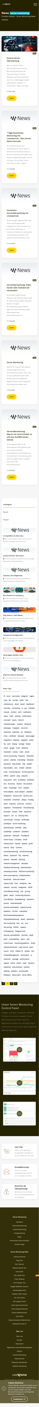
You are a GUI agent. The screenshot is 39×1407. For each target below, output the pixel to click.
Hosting (31, 800)
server (27, 752)
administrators (26, 867)
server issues (8, 839)
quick (6, 804)
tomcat (6, 903)
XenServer (27, 812)
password (7, 764)
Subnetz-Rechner (19, 1257)
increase (19, 847)
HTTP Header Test (19, 1283)
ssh (12, 816)
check (11, 716)
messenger (13, 788)
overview (7, 708)
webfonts (24, 748)
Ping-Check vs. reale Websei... (13, 615)
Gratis (33, 943)
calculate (14, 859)
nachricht (7, 959)
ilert (32, 951)
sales (25, 828)
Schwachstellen (24, 875)
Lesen (11, 98)
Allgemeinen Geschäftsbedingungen (19, 1347)
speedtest (25, 831)
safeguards (22, 887)
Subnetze (30, 760)
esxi (26, 923)
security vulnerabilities (12, 935)
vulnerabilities (14, 939)
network (7, 887)
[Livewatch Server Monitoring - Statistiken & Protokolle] (19, 1083)
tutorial (6, 847)
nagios (31, 696)
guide (31, 843)
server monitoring (19, 823)
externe (6, 859)
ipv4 (14, 780)
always (24, 800)
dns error (24, 728)
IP (4, 696)
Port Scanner (19, 1264)
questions (13, 855)
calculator (24, 863)
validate (26, 788)
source (6, 951)
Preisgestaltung (19, 1233)
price (8, 696)
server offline (27, 975)
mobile (21, 768)
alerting (17, 716)
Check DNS (19, 1272)
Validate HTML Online (19, 1294)
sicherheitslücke (16, 903)
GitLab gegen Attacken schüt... (13, 655)
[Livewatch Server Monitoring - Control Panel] (19, 1050)
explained (7, 967)
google (12, 748)
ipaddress (30, 780)
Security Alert (23, 816)
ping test (24, 776)
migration (7, 808)
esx (22, 923)
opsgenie (24, 740)
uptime (12, 776)
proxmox (20, 804)
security (14, 887)
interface (31, 708)
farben (28, 744)
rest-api (15, 700)
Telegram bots (20, 931)
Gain (16, 883)
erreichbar (16, 800)
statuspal (21, 736)
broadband (25, 835)
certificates (25, 820)
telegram (24, 696)
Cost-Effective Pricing (11, 891)
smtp (5, 736)
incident (13, 712)
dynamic (31, 963)
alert (19, 712)
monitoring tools (28, 772)
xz (16, 816)
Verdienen (23, 883)
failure (6, 855)
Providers (7, 812)
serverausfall (23, 971)
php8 (31, 935)
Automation (25, 955)
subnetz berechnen (10, 947)
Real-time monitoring (26, 871)
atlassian (16, 740)
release (27, 951)
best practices (17, 967)
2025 (12, 951)
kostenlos (30, 899)
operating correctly (10, 871)
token (22, 700)
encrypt (17, 820)
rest (26, 700)
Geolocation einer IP (19, 1324)
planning (22, 859)
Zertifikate (7, 823)
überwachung (8, 828)
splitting (6, 971)
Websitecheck (19, 1359)
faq (20, 855)
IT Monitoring (8, 931)
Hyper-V (7, 816)
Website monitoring (19, 1366)
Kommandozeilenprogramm (14, 915)
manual (6, 712)
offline (6, 776)
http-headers (8, 768)
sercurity (24, 935)
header (29, 764)
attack (11, 895)
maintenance (8, 704)
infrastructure (8, 843)
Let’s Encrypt (8, 820)
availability (7, 831)
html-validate (8, 792)
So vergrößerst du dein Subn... (13, 536)
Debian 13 (19, 951)
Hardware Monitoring (11, 867)
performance (24, 959)
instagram (16, 728)
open (31, 947)
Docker (14, 812)
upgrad (6, 963)
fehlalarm (7, 975)
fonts (18, 748)
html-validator (20, 792)
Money (17, 843)
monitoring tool (14, 772)
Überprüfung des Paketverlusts (19, 1320)
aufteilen (14, 971)
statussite (15, 732)
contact (15, 752)
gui (26, 708)
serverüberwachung (11, 851)
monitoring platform (22, 943)
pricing (27, 891)
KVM (20, 812)
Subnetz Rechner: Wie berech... (14, 556)
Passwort (21, 756)
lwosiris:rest (17, 796)
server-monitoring (10, 756)
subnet (6, 760)
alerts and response (11, 875)
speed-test (30, 919)
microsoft (7, 720)
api (10, 700)
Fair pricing (8, 927)
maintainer (23, 911)
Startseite (19, 1222)
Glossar (19, 1351)
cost (21, 891)
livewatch (16, 835)
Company (18, 839)
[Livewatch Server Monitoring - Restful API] (19, 1114)
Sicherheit (30, 756)
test (29, 883)
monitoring (16, 708)
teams (14, 720)
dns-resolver (27, 784)
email (17, 704)
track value (16, 696)
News (19, 1237)
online (12, 963)
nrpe (5, 700)
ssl (22, 732)
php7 (5, 939)
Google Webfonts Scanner (19, 1286)
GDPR (30, 887)
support (23, 927)
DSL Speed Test (19, 1275)
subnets (26, 967)
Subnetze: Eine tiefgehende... (13, 576)
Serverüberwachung (19, 1226)
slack (5, 788)
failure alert (16, 975)
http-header (16, 764)
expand (24, 843)
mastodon (7, 752)
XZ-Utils (15, 911)
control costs (8, 943)
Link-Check (19, 1316)
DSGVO (16, 927)
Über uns (19, 1336)
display (14, 744)
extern (19, 963)
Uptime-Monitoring (19, 1229)
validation (27, 732)
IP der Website (19, 1279)
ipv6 (8, 744)
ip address (22, 780)
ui (22, 708)
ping (18, 776)
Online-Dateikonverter (19, 1313)
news (21, 752)
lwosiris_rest (27, 796)
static (25, 963)
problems (16, 831)
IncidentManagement (11, 955)
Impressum (19, 1344)
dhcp (12, 847)
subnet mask (8, 883)
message (15, 959)
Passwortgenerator (19, 1290)
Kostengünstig (20, 899)
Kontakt (19, 1340)
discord (21, 720)
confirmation (26, 716)
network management (12, 863)
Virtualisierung (28, 808)
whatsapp (7, 728)
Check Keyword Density (19, 1309)
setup (6, 716)
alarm (23, 939)
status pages (30, 736)
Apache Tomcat (25, 907)
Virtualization (17, 808)
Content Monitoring (19, 1355)
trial (28, 939)
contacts (20, 724)
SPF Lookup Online (19, 1301)
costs (5, 772)
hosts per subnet (19, 879)
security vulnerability (11, 907)
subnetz (13, 760)
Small (25, 839)
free (18, 923)
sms (16, 768)
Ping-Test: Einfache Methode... (13, 675)
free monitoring (9, 923)
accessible (7, 800)
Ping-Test (19, 1260)
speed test (7, 835)
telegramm (8, 796)
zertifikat (18, 828)
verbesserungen (9, 724)
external (25, 855)
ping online (8, 780)
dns (5, 784)
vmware (28, 804)
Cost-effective (8, 899)
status (31, 740)
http (23, 764)
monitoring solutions (22, 895)
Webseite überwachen (19, 1362)
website (28, 768)
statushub (7, 732)
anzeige (21, 744)
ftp (5, 744)
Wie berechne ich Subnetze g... (14, 595)
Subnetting (21, 760)
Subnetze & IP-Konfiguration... (13, 635)
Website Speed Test (19, 1268)
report (22, 704)
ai (31, 955)
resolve (19, 784)
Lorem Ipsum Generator (19, 1305)
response (12, 804)
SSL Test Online (19, 1298)
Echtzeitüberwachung (11, 919)
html (20, 788)
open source (23, 947)
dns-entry (11, 784)
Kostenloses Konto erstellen (19, 1241)
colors (6, 748)
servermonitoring (26, 851)
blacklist (29, 792)
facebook (27, 724)
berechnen (7, 879)
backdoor (7, 911)
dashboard (30, 704)
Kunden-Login (19, 1244)
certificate (12, 736)
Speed (23, 919)
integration (8, 740)
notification (27, 712)
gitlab (6, 895)
